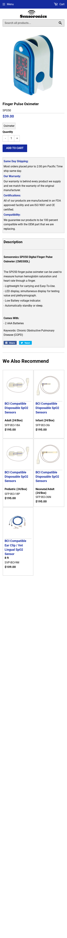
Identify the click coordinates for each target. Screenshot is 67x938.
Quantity (8, 132)
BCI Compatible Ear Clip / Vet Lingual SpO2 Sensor (15, 547)
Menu (10, 4)
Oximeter (9, 125)
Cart (61, 4)
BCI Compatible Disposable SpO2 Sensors (16, 408)
